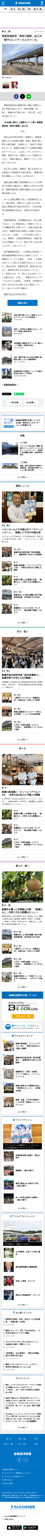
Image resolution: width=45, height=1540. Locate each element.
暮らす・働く (38, 9)
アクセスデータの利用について (14, 1476)
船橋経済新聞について (11, 1469)
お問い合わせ (8, 1480)
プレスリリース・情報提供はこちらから (17, 1473)
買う (29, 9)
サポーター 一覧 (23, 1016)
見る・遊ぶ (21, 9)
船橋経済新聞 (22, 3)
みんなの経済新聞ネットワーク (22, 1507)
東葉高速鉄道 (10, 384)
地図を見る (23, 303)
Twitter (25, 1459)
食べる (13, 9)
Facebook (19, 1459)
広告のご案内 (8, 1483)
